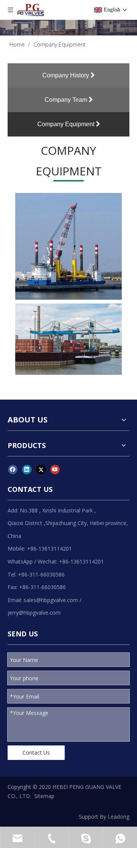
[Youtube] (55, 469)
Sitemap (44, 796)
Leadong (118, 816)
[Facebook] (13, 469)
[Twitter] (41, 469)
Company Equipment (66, 124)
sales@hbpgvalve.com (51, 600)
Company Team (67, 99)
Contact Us (36, 752)
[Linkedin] (27, 469)
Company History (66, 75)
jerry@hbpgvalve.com (34, 612)
